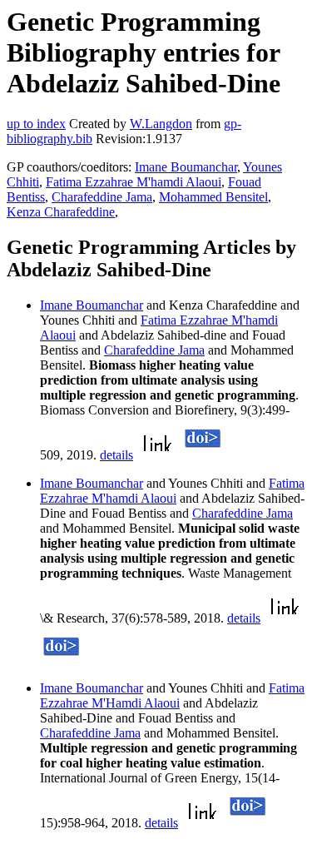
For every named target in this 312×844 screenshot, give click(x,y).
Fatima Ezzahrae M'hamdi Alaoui (133, 182)
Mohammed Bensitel (213, 197)
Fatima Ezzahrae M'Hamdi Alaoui (172, 695)
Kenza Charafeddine (61, 212)
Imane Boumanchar (186, 167)
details (116, 455)
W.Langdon (161, 124)
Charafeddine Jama (102, 197)
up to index (36, 124)
